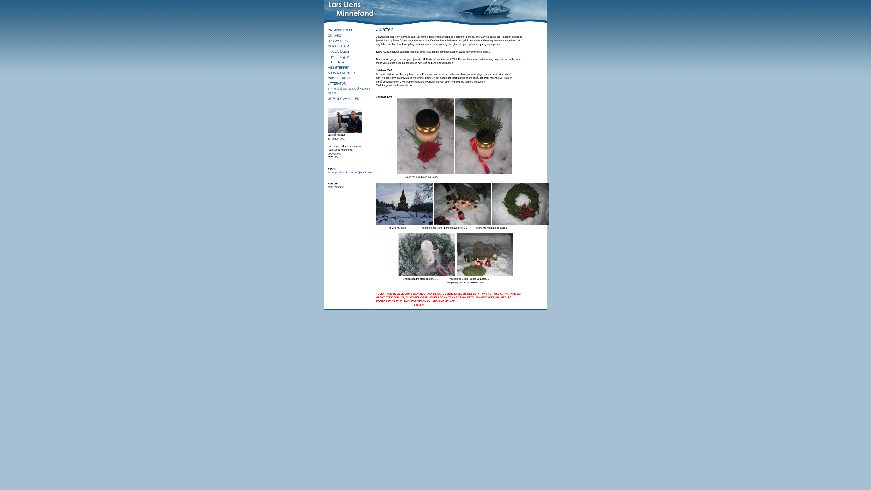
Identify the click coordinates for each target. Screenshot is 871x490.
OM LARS (334, 35)
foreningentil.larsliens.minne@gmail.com (350, 172)
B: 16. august (340, 57)
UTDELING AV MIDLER (343, 98)
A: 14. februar (340, 51)
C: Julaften (338, 62)
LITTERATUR (337, 83)
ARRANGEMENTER (341, 73)
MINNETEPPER (338, 67)
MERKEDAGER (338, 46)
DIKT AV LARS (338, 41)
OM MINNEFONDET (341, 30)
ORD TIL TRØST (339, 78)
